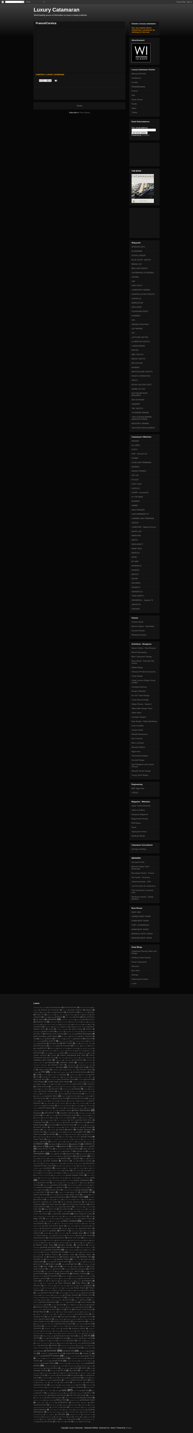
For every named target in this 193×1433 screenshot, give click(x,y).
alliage (52, 1017)
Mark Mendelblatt (83, 1226)
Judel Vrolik (56, 1182)
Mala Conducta (73, 1218)
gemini (70, 1130)
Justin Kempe (66, 1182)
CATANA (135, 277)
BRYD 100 (71, 1050)
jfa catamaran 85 (43, 1180)
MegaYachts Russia (140, 819)
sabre (77, 1316)
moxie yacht (37, 1252)
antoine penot (78, 1024)
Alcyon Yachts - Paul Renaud (144, 648)
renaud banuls (83, 1307)
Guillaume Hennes (57, 1141)
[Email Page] (55, 81)
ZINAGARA (84, 1421)
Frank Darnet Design (140, 700)
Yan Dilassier (50, 1414)
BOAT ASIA (136, 912)
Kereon (54, 1187)
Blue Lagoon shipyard (79, 1041)
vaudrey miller (54, 1385)
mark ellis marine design (54, 1226)
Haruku (38, 1151)
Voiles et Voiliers (138, 810)
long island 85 (64, 1209)
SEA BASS (136, 583)
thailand (58, 1373)
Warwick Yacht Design (58, 1395)
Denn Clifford (44, 1089)
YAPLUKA (61, 1414)
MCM (41, 1235)
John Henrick (69, 1180)
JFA (133, 333)
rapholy (92, 1305)
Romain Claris (82, 1314)
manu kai (46, 1221)
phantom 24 (37, 1288)
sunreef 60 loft (57, 1353)
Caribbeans (136, 78)
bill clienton (65, 1036)
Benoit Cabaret (87, 1031)
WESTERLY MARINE (140, 423)
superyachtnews (38, 1368)
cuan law (48, 1084)
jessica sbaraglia (72, 1178)
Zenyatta (76, 1421)
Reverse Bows (51, 1309)
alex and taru (61, 1014)
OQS (58, 1271)
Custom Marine (55, 1086)
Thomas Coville (39, 1375)
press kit (36, 1295)
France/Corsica (138, 87)
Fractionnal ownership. (55, 1122)
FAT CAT (135, 475)
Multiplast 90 (54, 1257)
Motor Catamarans (70, 1250)
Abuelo (65, 1010)
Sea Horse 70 (60, 1326)
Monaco (92, 1242)
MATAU (135, 540)
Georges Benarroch (84, 1130)
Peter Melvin (81, 1283)
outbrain (92, 1271)
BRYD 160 (80, 1050)
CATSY (134, 449)
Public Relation (86, 1302)
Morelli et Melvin (138, 747)
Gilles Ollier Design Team (142, 708)
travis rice (54, 1378)
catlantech (56, 1069)
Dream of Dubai (85, 1096)
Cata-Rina (89, 1060)
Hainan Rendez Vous (45, 1149)
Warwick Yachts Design (141, 771)
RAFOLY (135, 574)
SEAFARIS (37, 1328)
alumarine (51, 1019)
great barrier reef (54, 1137)
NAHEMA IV (136, 566)
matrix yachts (75, 1231)
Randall (84, 1305)
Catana (60, 1067)
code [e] (50, 1077)
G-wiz (78, 1127)
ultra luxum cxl (77, 1382)
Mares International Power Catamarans (69, 1223)
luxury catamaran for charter (42, 1216)
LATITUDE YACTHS (140, 337)
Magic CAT (37, 1219)
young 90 (74, 1419)
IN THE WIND (137, 497)
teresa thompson (48, 1373)
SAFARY (36, 1319)
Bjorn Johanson (86, 1036)
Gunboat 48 (53, 1144)
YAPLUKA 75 (88, 1414)
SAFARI (135, 579)
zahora (62, 1421)
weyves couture (38, 1400)
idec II (84, 1158)
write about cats (54, 1405)
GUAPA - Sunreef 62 (140, 492)
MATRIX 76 (64, 1231)
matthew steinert (87, 1231)
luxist (52, 1214)
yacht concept (87, 1407)
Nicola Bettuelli (90, 1261)
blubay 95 (88, 1038)
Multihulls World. (85, 1254)
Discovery (36, 1093)
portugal (38, 1293)
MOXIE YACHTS (138, 359)
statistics (55, 1345)
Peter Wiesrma (48, 1285)
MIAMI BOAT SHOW (140, 929)
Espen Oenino (88, 1105)
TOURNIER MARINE (140, 413)
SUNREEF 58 (45, 1353)
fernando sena (62, 1117)
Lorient (90, 1209)
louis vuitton (45, 1211)
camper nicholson (40, 1055)
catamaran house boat (85, 1062)
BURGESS (37, 1053)
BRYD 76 (89, 1050)
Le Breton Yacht (76, 1197)
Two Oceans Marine (81, 1380)
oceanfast (68, 1269)
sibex (79, 1336)
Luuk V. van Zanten (40, 1214)
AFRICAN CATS (138, 247)
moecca (84, 1242)
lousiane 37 (55, 1211)
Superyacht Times (139, 832)
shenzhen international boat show (71, 1333)
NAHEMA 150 (38, 1259)
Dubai (50, 1098)
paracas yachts (75, 1276)
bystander (84, 1053)
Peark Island (70, 1281)
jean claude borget (89, 1173)
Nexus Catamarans (77, 1261)
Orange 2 (71, 1271)
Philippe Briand (79, 1288)
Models (78, 1242)
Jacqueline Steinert (56, 1170)
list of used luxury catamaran (76, 1204)
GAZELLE (136, 488)
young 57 (89, 1417)
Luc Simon (64, 1211)
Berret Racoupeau (139, 652)
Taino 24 (83, 1370)
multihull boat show (73, 1252)
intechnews (36, 1163)
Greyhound (77, 1139)
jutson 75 (77, 1182)
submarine (55, 1348)
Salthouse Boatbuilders (62, 1321)
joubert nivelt (44, 1182)
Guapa (45, 1141)
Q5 (47, 1305)
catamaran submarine (40, 1065)
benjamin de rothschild (73, 1031)
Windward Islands (139, 635)
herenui (52, 1154)
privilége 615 (48, 1297)
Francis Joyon (70, 1122)
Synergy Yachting (139, 849)
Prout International (48, 1302)
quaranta (54, 1305)
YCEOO (135, 793)
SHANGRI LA (137, 592)
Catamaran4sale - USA (141, 882)
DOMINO (135, 467)
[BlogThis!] (42, 80)
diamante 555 (62, 1091)
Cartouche (58, 1060)
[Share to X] (45, 80)
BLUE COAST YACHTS (141, 260)
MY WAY (135, 561)
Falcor (44, 1115)
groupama (36, 1141)
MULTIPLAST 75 (39, 1257)
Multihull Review (51, 1254)
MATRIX (135, 350)
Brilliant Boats (137, 667)
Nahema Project (63, 1259)
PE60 (56, 1281)
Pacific (134, 104)
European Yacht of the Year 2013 (44, 1110)
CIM (133, 281)
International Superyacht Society (66, 1166)
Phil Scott (58, 1288)
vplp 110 (85, 1390)
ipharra (49, 1168)
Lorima (35, 1211)
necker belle (38, 1262)
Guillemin (80, 1141)
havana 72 (68, 1151)
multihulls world (68, 1254)
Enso (90, 1103)
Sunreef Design (138, 760)
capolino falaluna (73, 1058)
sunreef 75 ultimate (51, 1358)
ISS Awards (80, 1168)
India (74, 1161)
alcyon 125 (50, 1014)
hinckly (92, 1154)
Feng (54, 1117)
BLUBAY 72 (69, 1038)
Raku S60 (76, 1305)
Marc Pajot (85, 1221)
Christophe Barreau (80, 1072)
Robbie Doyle (76, 1312)
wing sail (51, 1402)
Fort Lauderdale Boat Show (81, 1120)
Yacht (65, 1407)
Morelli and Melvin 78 (85, 1247)
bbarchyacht (37, 1031)
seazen (65, 1328)
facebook (36, 1115)
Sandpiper (91, 1321)
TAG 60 (63, 1370)
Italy (133, 95)
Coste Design (137, 676)
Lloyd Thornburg (54, 1206)
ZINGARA (136, 609)
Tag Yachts (73, 1370)
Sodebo (71, 1340)
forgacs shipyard (48, 1120)
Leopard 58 (39, 1199)
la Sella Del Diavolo (69, 1190)
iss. (88, 1168)
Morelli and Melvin (49, 1247)
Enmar (70, 1103)
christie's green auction (63, 1072)
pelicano (78, 1281)
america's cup (41, 1022)
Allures (77, 1017)
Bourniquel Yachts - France (143, 873)
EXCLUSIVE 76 (50, 1113)
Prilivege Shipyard (71, 1295)
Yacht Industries (39, 1410)
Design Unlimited (139, 691)
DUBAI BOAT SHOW (140, 921)
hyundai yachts (53, 1158)
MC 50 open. (62, 1233)
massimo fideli (37, 1231)
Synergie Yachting (40, 1370)
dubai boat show (60, 1098)
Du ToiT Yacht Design (140, 695)
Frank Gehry (80, 1125)
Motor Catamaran (54, 1250)
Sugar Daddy (76, 1348)
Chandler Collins (86, 1069)
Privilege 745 (59, 1297)
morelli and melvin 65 (68, 1247)
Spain (134, 108)
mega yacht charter (85, 1235)
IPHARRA (136, 501)
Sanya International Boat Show (45, 1324)
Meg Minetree (60, 1235)
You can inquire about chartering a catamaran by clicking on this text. (143, 30)
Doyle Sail (64, 1096)
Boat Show (52, 1046)
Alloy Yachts (69, 1017)
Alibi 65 (86, 1014)
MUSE (134, 557)
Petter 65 (73, 1285)
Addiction (36, 1012)
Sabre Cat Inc (87, 1316)
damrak (78, 1086)
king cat (61, 1187)
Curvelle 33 (79, 1084)
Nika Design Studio (87, 1264)
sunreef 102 (68, 1351)
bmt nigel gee (54, 1043)
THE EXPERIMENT (69, 1373)
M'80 (90, 1216)
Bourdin (92, 1046)
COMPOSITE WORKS (141, 290)
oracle (64, 1271)
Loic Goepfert (79, 1206)
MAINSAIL (62, 1218)
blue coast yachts (64, 1041)
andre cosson (64, 1022)
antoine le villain (66, 1024)
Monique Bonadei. (65, 1245)
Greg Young (87, 1137)
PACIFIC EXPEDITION (141, 376)
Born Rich (136, 971)
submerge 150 (64, 1348)
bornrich (84, 1046)
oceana (50, 1269)
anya (85, 1024)
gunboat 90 (64, 1146)
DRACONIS (73, 1096)
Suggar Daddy (88, 1348)
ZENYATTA (136, 604)
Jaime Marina (77, 1170)
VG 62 (81, 1385)
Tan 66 (90, 1370)
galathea (36, 1129)
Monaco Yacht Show (44, 1245)
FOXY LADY (137, 484)
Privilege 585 (37, 1297)
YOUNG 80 (55, 1419)
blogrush (42, 1038)
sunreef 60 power (72, 1353)
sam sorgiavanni (79, 1321)
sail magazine (46, 1319)
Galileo (45, 1129)
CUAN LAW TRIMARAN (141, 462)
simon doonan (74, 1338)
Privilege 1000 (86, 1295)
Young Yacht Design (140, 775)
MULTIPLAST (137, 363)
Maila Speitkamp (51, 1218)
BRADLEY (43, 1048)
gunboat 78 (52, 1146)
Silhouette (52, 1338)
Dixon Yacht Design (74, 1093)
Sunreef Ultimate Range (77, 1363)
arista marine (57, 1027)
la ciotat (43, 1190)
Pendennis (88, 1281)
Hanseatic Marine (61, 1149)
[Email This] (40, 80)
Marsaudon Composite (50, 1228)
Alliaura (59, 1017)
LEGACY (135, 523)
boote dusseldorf (65, 1046)
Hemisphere (39, 1153)
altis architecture (89, 1017)
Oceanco (58, 1269)
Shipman (36, 1336)
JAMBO (135, 505)
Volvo (57, 1390)
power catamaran (49, 1293)
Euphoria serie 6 (79, 1108)
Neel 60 (48, 1261)
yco (83, 1417)
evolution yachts (65, 1110)
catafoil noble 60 (38, 1062)
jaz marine (54, 1173)
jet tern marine (85, 1178)
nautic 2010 (77, 1259)
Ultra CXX (53, 1382)
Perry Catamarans (48, 1283)
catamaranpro (71, 1065)
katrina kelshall (58, 1185)
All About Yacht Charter (141, 958)
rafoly (61, 1305)
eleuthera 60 (73, 1101)
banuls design (77, 1029)
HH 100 (60, 1154)
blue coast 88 (37, 1041)
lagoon (52, 1192)
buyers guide (56, 1053)
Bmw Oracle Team (86, 1043)
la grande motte (54, 1190)
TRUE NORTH (138, 596)
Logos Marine (67, 1206)
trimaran (78, 1378)
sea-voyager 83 (87, 1326)
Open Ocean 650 (49, 1271)
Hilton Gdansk (83, 1154)
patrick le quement (40, 1278)
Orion (79, 1271)
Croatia (135, 82)
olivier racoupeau (79, 1269)
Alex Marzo (71, 1014)
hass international (48, 1151)
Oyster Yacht (39, 1276)
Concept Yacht (53, 1079)
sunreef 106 (82, 1351)
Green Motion (76, 1137)
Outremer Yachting (79, 1274)
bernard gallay (71, 1034)
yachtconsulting (80, 1409)
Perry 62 (36, 1283)
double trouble (40, 1096)
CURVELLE (136, 298)
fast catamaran (83, 1115)
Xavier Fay (84, 1405)
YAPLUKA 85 (37, 1417)
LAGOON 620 (86, 1192)
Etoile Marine (59, 1108)
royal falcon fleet (67, 1316)
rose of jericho (52, 1316)
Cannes (53, 1055)
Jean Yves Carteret (46, 1178)
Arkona (66, 1027)
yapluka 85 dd (48, 1417)
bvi (63, 1053)
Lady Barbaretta (83, 1190)
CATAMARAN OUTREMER (143, 273)
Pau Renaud (64, 1278)
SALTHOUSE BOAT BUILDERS (140, 394)
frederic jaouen (41, 1127)
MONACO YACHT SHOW (142, 934)
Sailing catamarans (72, 1319)
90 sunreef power (85, 1007)
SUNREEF (136, 404)
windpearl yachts (74, 1400)
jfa (93, 1178)
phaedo (89, 1286)
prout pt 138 (73, 1302)
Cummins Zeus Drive (66, 1084)
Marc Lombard (138, 743)
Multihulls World (138, 836)
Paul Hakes (74, 1278)
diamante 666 (74, 1091)
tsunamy (58, 1380)
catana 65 (82, 1067)
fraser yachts (91, 1125)
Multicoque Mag (59, 1252)
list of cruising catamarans (71, 1202)
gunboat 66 (40, 1146)
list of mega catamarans (53, 1204)
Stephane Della (83, 1345)
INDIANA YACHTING (140, 324)
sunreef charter (48, 1363)
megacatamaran (39, 1238)
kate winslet (46, 1185)
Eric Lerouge (49, 1105)
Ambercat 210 (89, 1019)
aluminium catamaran (67, 1019)
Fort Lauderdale (62, 1120)
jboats (62, 1173)
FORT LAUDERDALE (140, 925)
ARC (91, 1024)
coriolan (89, 1079)
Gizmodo (135, 966)
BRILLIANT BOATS (139, 268)
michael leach (50, 1240)
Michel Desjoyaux (62, 1240)
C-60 (91, 1053)
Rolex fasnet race (68, 1314)
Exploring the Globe (140, 979)
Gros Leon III (88, 1139)
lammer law (52, 1194)
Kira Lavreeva (83, 1187)
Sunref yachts (49, 1366)
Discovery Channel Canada (50, 1093)
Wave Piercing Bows (54, 1397)
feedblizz (38, 1117)
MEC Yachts (49, 1235)
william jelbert (50, 1400)
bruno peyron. (60, 1050)
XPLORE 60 (56, 1407)
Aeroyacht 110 (72, 1012)
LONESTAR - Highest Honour (144, 527)
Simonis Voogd (86, 1338)
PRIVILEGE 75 (71, 1297)
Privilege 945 (83, 1297)
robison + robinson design (44, 1314)
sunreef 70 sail (89, 1356)
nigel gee (64, 1264)
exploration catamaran (85, 1113)
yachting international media (56, 1412)
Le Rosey (92, 1197)
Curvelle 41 (90, 1084)
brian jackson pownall (86, 1048)
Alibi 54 (79, 1014)
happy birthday (74, 1149)
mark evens (70, 1226)
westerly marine (86, 1398)
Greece (135, 91)
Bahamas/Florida (139, 74)
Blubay (49, 1038)
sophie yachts (90, 1340)
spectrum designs (64, 1343)
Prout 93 (85, 1300)
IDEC (78, 1158)
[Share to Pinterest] (50, 80)
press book (88, 1293)
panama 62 (64, 1276)
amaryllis (79, 1019)
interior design (58, 1163)
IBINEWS (64, 1158)
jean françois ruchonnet (43, 1175)
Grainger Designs (139, 717)
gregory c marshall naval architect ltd (59, 1139)
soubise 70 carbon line (43, 1343)
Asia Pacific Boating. (80, 1027)
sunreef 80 (63, 1358)
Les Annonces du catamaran (143, 886)
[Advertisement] (79, 94)
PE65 (62, 1281)
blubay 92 (78, 1038)
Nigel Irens (136, 751)
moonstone (81, 1245)
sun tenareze (38, 1351)
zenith (69, 1421)
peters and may (61, 1285)
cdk (63, 1069)
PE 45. (43, 1281)
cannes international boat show (72, 1055)
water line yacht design (77, 1395)
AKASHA (135, 441)
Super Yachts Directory (141, 806)
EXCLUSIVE (137, 307)
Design (86, 1089)
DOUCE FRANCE (139, 471)
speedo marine (77, 1343)
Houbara (69, 1156)
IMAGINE (92, 1158)
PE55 (50, 1281)
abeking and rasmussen (50, 1010)
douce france (52, 1096)
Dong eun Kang (90, 1093)
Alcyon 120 (40, 1014)
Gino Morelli (50, 1134)
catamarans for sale (85, 1065)
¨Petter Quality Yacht (39, 1007)
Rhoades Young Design (83, 1309)
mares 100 (50, 1223)
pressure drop (57, 1295)
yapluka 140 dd (75, 1414)
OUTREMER (40, 1273)
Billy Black (74, 1036)
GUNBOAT (136, 316)
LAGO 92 (43, 1192)
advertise (44, 1012)
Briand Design (37, 1050)
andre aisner (54, 1022)
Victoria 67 (89, 1385)
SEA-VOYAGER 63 (74, 1326)
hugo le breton (81, 1156)
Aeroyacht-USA (138, 862)
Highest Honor (71, 1154)
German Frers (38, 1132)
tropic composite (48, 1380)
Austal (50, 1029)
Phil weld (67, 1288)
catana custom (44, 1069)
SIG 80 (44, 1338)
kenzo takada (44, 1187)
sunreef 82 (45, 1361)
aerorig (52, 1012)
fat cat (93, 1115)
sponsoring (88, 1343)
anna (84, 1022)
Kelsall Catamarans (140, 734)
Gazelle (53, 1129)
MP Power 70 (47, 1252)
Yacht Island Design (56, 1409)
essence (36, 1108)
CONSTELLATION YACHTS (143, 294)
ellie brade (48, 1103)
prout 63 (68, 1300)
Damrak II (85, 1086)
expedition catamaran (68, 1113)
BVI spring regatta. (73, 1053)
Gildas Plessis (58, 1132)
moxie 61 (90, 1250)
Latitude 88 (62, 1194)
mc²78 (35, 1235)
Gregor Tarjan (38, 1139)
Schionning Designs (140, 756)
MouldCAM (81, 1250)
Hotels (62, 1156)
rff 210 (69, 1309)
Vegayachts (64, 1385)
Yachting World (87, 1412)
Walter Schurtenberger (40, 1395)
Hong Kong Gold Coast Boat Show (46, 1156)
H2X (133, 320)
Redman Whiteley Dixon (45, 1307)
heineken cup (80, 1151)
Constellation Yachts (67, 1079)
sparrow (54, 1343)
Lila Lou (58, 1199)
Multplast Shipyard (69, 1257)
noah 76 (36, 1266)
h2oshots (86, 1146)
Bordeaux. (77, 1046)
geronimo (49, 1132)
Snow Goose (62, 1340)
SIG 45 (87, 1336)
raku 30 (68, 1305)
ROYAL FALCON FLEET (142, 385)
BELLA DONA (49, 1031)
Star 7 (35, 1345)
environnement (38, 1105)
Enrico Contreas (81, 1103)
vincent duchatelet (65, 1387)
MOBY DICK (137, 548)
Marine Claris (88, 1223)
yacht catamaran (75, 1407)
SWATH (84, 1368)
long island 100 (50, 1209)
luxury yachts (69, 1216)
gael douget (87, 1127)
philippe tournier (48, 1290)
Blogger (129, 1428)
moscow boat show (39, 1250)
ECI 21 (35, 1101)
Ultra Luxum (64, 1382)
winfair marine (40, 1402)
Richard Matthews (64, 1312)
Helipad (90, 1151)
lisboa (93, 1199)
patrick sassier (54, 1278)
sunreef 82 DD (57, 1361)
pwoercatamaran (38, 1305)
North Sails (66, 1266)
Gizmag (135, 975)
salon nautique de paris (42, 1321)
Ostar (85, 1271)
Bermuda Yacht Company (54, 1034)
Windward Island (88, 1400)
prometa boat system (55, 1300)
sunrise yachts (60, 1366)
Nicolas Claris (40, 1264)
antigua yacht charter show (51, 1024)
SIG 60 (36, 1338)
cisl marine (45, 1074)
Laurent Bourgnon (59, 1197)
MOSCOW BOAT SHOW (142, 938)
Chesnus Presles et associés (143, 672)
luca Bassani (74, 1211)
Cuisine (55, 1084)
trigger (70, 1378)
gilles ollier (83, 1132)
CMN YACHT (137, 285)
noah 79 (46, 1266)
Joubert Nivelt (137, 730)
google (82, 1134)
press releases (46, 1295)
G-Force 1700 (68, 1127)
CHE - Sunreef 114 (139, 454)
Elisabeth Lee (84, 1101)
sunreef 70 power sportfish (72, 1356)
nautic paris (88, 1259)
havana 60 (59, 1151)
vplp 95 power (58, 1393)
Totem (85, 1375)
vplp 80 (49, 1393)
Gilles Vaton (136, 713)
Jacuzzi (67, 1170)
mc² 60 (89, 1233)
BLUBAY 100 (59, 1038)
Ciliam (92, 1072)
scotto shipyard (80, 1324)
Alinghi (46, 1017)
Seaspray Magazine (140, 814)
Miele (87, 1240)
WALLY (89, 1393)
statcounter (44, 1345)
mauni (53, 1233)
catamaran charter (66, 1062)
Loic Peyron (89, 1206)
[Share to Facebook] (47, 80)
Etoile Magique (46, 1108)
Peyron (81, 1285)
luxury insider (58, 1216)
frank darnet (51, 1125)
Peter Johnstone (64, 1283)
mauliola (45, 1233)
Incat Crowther (138, 726)
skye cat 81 (37, 1340)
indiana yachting (85, 1161)
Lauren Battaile (45, 1197)
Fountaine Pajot (39, 1122)
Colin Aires (66, 1077)
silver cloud (63, 1338)
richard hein (52, 1312)
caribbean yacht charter (42, 1060)
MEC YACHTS (137, 354)
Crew (41, 1084)
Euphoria (68, 1108)
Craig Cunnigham (77, 1082)
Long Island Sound (79, 1209)
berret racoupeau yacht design (45, 1036)
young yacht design (46, 1421)
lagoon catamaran (40, 1194)
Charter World (137, 622)
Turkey (134, 112)
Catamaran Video (57, 1065)
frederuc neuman (56, 1127)
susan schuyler (65, 1368)
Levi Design (50, 1199)
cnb (37, 1077)
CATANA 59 (71, 1067)
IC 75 (72, 1158)
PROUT (135, 380)
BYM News (136, 823)
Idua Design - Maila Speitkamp (144, 721)
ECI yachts (44, 1101)
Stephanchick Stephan (68, 1345)
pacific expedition (52, 1276)
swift (91, 1368)
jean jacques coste (59, 1175)
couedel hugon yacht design (58, 1082)
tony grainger (75, 1375)
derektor (77, 1089)
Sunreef (51, 1350)
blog (35, 1038)
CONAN (135, 458)
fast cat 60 (52, 1115)
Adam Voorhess (76, 1010)
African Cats (83, 1012)
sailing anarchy (59, 1319)
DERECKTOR (137, 303)
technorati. (36, 1373)
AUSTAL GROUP (139, 255)
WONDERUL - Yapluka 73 (142, 600)
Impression (39, 1161)
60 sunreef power (55, 1007)
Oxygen (92, 1273)
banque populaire (62, 1029)
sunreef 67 (36, 1356)
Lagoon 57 (73, 1192)
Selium (57, 1331)
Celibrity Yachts (72, 1069)
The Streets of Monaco (85, 1373)
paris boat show (87, 1276)
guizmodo (89, 1141)
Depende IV (55, 1089)
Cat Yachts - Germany (141, 877)
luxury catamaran (63, 1214)
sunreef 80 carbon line (77, 1358)
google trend (91, 1134)
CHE (43, 1072)
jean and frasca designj (73, 1173)
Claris (64, 1075)
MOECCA (136, 553)
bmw (77, 1043)
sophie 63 (80, 1340)
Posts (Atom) (85, 113)
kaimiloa (84, 1182)
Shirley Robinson (48, 1336)
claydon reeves (74, 1074)
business (46, 1053)
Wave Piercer (40, 1397)
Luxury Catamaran (56, 10)
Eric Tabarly (77, 1105)
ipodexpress (59, 1168)
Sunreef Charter (138, 631)
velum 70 (73, 1385)
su (48, 1348)
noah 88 (56, 1266)
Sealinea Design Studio (52, 1328)
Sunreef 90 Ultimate (86, 1361)
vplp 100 (76, 1390)
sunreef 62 (87, 1353)
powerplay (62, 1293)
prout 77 (76, 1300)
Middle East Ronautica (77, 1240)
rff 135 (61, 1309)
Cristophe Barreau (139, 687)
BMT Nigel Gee (138, 788)
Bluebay (43, 1043)
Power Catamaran (139, 962)
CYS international (68, 1086)
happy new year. (89, 1149)
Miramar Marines (48, 1242)
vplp (64, 1390)
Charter (35, 1072)
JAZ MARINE (137, 329)
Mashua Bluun (86, 1228)
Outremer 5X (64, 1274)
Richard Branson (39, 1312)
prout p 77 (62, 1302)
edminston (63, 1101)
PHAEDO (135, 570)
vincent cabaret (52, 1387)
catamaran (52, 1062)
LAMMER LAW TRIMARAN (143, 518)
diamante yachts (87, 1091)
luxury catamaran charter (83, 1214)
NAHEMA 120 (85, 1257)
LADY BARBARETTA (140, 514)
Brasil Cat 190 (63, 1048)
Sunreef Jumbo (63, 1363)
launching (85, 1194)
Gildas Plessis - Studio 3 (142, 704)
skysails (53, 1340)
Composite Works (39, 1079)
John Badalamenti (57, 1180)
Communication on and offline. (82, 1077)
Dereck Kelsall (67, 1089)
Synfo (134, 827)
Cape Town (61, 1058)
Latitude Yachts (74, 1194)
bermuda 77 (37, 1034)
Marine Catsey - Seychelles (143, 626)
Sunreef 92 (36, 1363)
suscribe (75, 1368)
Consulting (81, 1079)
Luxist (134, 983)
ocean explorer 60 (80, 1266)
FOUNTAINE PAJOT (140, 311)
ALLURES (136, 445)
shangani (54, 1333)
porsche (78, 1290)
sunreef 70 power (51, 1356)
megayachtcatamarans (56, 1238)
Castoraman (78, 1060)
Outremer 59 (52, 1273)
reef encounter (61, 1307)
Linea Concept (68, 1199)
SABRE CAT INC (138, 389)
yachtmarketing (38, 1414)
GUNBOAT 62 (89, 1144)
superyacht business (86, 1366)
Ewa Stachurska (82, 1110)
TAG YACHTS (137, 408)
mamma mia (37, 1221)
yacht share (69, 1409)
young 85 (65, 1419)
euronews (89, 1108)
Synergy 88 (53, 1370)
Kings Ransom (71, 1187)
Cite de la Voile (55, 1074)
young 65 (36, 1419)
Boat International (39, 1046)
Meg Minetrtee (71, 1235)
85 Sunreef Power (70, 1007)
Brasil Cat (53, 1048)
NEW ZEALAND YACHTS (142, 372)
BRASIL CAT (137, 264)
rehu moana (72, 1307)
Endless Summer (59, 1103)
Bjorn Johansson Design (142, 657)
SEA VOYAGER (138, 400)
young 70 (45, 1419)
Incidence (65, 1161)
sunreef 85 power (72, 1361)
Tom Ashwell (63, 1375)
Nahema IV (50, 1259)
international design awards (74, 1163)
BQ (36, 1048)
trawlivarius (63, 1378)
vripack (68, 1393)
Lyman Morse (81, 1216)
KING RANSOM (138, 510)
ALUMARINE (137, 251)
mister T (70, 1242)
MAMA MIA (136, 536)
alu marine (40, 1019)
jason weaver (44, 1173)
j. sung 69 (44, 1170)
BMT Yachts (67, 1043)
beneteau (60, 1031)
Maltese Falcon (86, 1218)
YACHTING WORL (74, 1412)
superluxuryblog (72, 1366)
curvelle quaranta (42, 1086)
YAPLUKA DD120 (61, 1417)
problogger (43, 1300)
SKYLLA (45, 1340)
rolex (57, 1314)
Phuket (58, 1290)
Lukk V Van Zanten (86, 1211)
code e (58, 1077)
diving (63, 1093)
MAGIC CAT (137, 531)
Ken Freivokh (137, 738)
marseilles (64, 1228)
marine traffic (37, 1226)
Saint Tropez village (86, 1319)
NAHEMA (135, 367)
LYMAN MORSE (138, 346)
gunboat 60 (75, 1144)
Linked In (78, 1199)
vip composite (78, 1387)
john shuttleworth (82, 1180)
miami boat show (74, 1238)
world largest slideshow (79, 1402)
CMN (93, 1074)
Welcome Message (71, 1397)
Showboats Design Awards (65, 1336)
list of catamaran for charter (46, 1202)
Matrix (54, 1231)
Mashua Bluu (74, 1228)
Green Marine (65, 1137)
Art (71, 1027)
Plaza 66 (65, 1290)
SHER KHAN (88, 1333)
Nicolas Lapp (53, 1264)
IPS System (69, 1168)
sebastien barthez (78, 1328)
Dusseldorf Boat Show (77, 1098)
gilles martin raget (70, 1132)
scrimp (89, 1324)
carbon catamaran (86, 1058)
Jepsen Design (60, 1178)
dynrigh (90, 1098)
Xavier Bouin (74, 1405)
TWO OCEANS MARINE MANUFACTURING (142, 418)
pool (72, 1290)
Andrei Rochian (75, 1022)
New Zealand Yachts (60, 1261)
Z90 (56, 1421)
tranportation (45, 1378)
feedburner (46, 1117)
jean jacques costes (76, 1175)
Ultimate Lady (42, 1382)
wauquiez (92, 1395)
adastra (89, 1010)
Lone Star (37, 1209)
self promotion (47, 1331)
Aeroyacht (60, 1012)
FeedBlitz (146, 135)
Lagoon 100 (62, 1192)
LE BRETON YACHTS (141, 341)
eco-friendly (53, 1101)
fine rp (77, 1117)
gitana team (62, 1134)
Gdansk (61, 1129)
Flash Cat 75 (85, 1117)
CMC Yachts (84, 1074)
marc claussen (56, 1221)
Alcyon (92, 1012)
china (51, 1072)
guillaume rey (70, 1141)
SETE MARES (81, 1331)
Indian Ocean (137, 99)
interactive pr (47, 1163)
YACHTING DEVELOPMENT (143, 428)
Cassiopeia (68, 1060)
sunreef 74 (39, 1358)
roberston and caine (88, 1312)
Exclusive (37, 1113)
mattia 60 (36, 1233)
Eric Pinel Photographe (64, 1105)
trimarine (86, 1378)
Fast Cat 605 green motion (67, 1115)
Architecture (37, 1027)
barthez (89, 1029)
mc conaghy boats (76, 1233)
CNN (43, 1077)
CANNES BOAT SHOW (141, 916)
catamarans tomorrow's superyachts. (44, 1067)
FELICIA (135, 480)
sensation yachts (68, 1331)
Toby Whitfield (52, 1375)
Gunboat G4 (76, 1146)
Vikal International (39, 1387)
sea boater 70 (49, 1326)
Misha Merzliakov (61, 1242)
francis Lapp (82, 1122)
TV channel (67, 1380)
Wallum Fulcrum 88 (78, 1393)
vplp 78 (41, 1393)
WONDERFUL (63, 1402)
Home (79, 106)
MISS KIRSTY (137, 544)
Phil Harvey (48, 1288)
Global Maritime (73, 1134)
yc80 (70, 1417)
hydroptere (43, 1158)
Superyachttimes (52, 1368)
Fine (70, 1117)
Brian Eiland (73, 1048)
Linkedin (85, 1199)
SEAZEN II (136, 587)
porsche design (89, 1290)
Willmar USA (61, 1400)
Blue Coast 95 (50, 1041)
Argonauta (48, 1027)
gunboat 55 (64, 1144)
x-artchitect (65, 1405)
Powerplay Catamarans (74, 1293)
